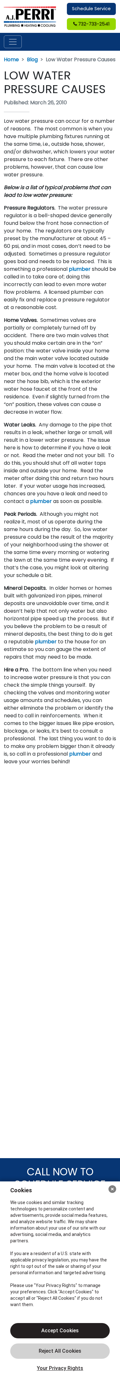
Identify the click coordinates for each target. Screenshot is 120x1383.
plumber (80, 269)
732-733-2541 (93, 24)
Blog (32, 59)
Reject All (60, 1351)
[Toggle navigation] (13, 41)
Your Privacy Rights (60, 1368)
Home (11, 59)
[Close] (112, 1189)
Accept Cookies (60, 1331)
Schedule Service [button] (91, 8)
